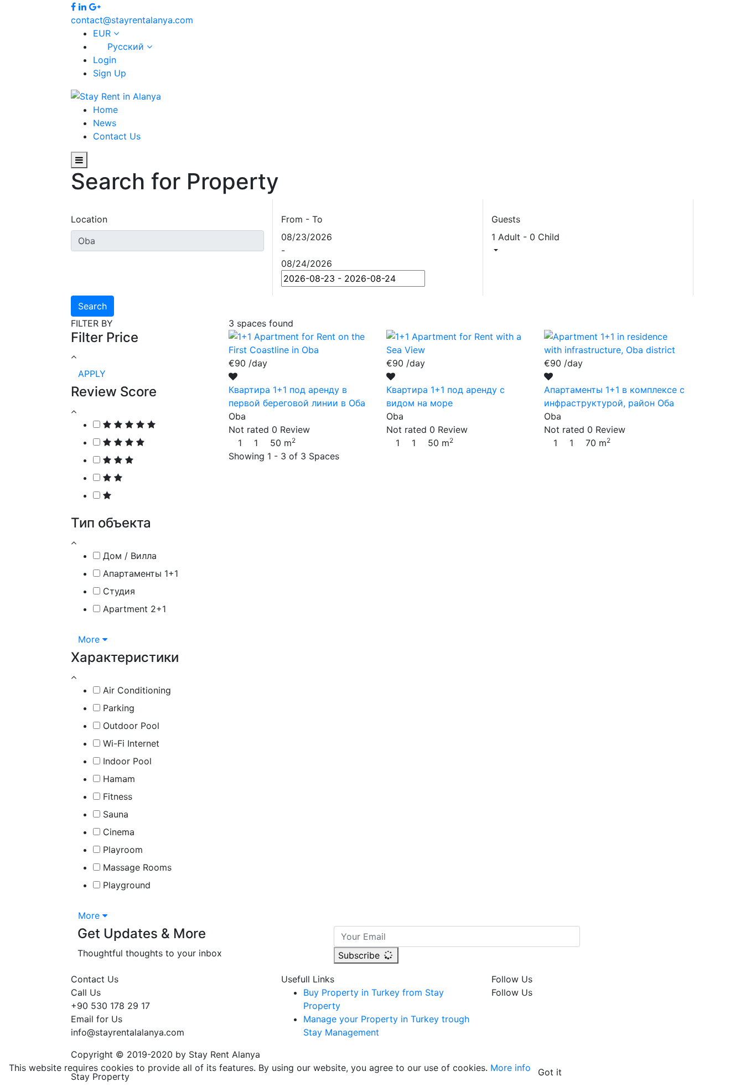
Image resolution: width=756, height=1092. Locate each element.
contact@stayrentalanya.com (132, 19)
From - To (302, 219)
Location (89, 219)
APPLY (92, 373)
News (104, 122)
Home (105, 109)
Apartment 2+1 (133, 608)
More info (510, 1067)
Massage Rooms (136, 867)
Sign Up (109, 73)
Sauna (114, 814)
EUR (103, 33)
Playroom (121, 849)
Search (92, 306)
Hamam (117, 778)
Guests (505, 219)
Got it (550, 1072)
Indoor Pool (126, 761)
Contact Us (117, 136)
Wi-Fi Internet (129, 743)
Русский (126, 46)
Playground (125, 885)
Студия (117, 591)
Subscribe (360, 955)
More (90, 639)
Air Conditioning (135, 690)
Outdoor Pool (129, 725)
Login (104, 59)
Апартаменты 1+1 (139, 573)
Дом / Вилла (128, 555)
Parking (117, 707)
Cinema (117, 831)
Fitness (116, 796)
